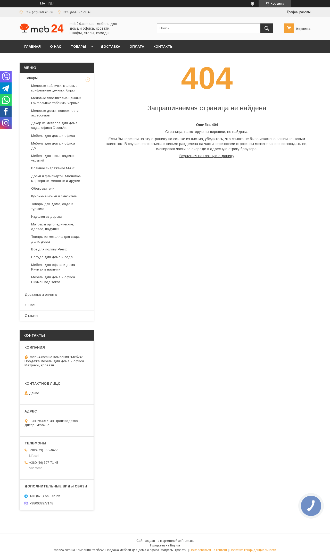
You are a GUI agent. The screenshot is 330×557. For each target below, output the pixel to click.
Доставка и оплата (41, 294)
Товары (78, 46)
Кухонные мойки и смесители (54, 196)
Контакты (163, 46)
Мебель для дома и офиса (53, 136)
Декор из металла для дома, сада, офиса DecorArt (54, 125)
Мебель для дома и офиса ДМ (53, 145)
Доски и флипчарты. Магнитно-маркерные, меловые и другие (56, 178)
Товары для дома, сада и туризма (52, 206)
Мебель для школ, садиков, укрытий (53, 158)
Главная (32, 46)
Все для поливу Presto (49, 249)
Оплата (136, 46)
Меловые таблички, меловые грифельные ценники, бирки (54, 88)
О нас (55, 46)
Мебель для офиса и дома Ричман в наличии (53, 267)
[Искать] (266, 28)
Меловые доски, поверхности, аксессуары (55, 113)
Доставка (110, 46)
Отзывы (31, 316)
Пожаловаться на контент (208, 550)
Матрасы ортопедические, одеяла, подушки (52, 226)
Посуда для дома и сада (52, 257)
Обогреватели (42, 188)
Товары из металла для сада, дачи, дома (55, 239)
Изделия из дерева (46, 216)
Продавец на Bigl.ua (165, 545)
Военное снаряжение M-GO (53, 168)
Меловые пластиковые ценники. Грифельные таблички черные (56, 100)
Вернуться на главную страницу (206, 156)
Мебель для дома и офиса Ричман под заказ (53, 279)
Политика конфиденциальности (252, 550)
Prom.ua (188, 541)
